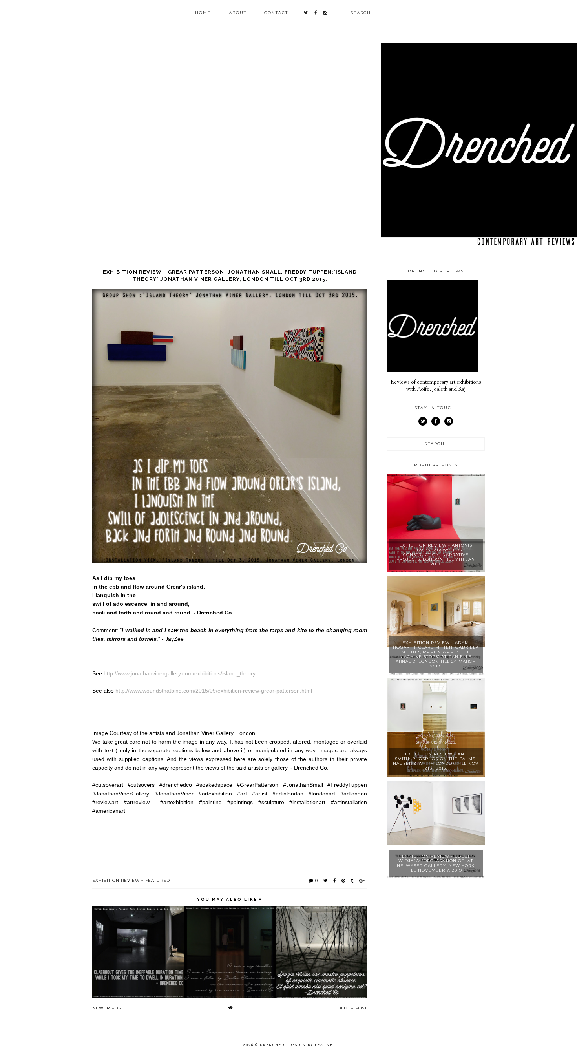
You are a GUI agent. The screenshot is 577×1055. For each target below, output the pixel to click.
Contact (276, 12)
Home (203, 12)
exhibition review (116, 880)
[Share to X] (325, 880)
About (238, 12)
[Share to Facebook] (334, 880)
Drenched (273, 1045)
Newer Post (107, 1008)
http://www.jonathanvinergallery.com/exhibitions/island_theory (180, 673)
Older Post (352, 1008)
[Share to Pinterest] (343, 880)
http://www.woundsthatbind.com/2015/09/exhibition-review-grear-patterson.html (213, 690)
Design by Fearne (311, 1045)
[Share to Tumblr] (352, 880)
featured (157, 880)
